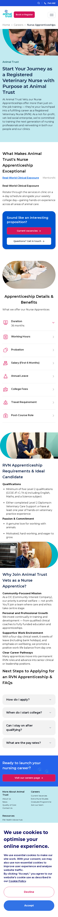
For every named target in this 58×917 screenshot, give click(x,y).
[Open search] (38, 3)
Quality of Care (9, 805)
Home (6, 24)
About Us (6, 799)
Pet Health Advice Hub (12, 820)
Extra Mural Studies (39, 799)
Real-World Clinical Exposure (20, 177)
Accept (29, 905)
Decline (29, 891)
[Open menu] (52, 15)
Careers (18, 24)
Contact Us (7, 808)
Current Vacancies (39, 796)
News (4, 802)
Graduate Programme (41, 802)
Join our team (37, 805)
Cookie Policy (17, 881)
